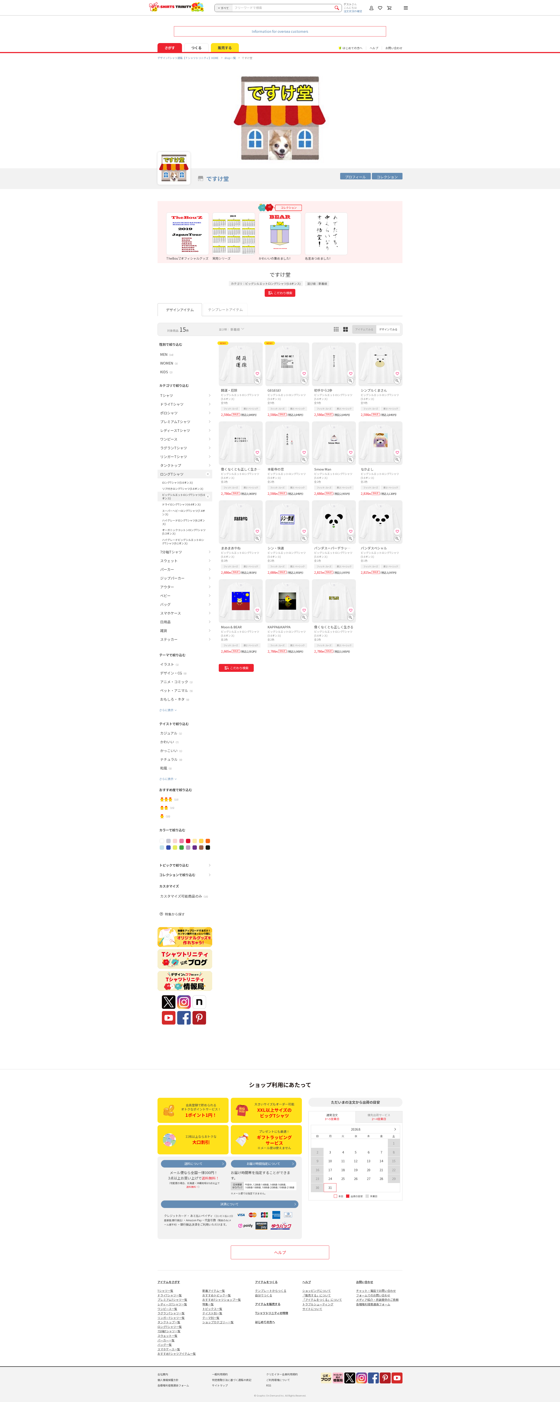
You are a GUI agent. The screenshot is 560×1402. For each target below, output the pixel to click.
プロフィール (355, 176)
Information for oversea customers (280, 31)
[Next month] (395, 1129)
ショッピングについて (316, 1291)
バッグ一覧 (165, 1345)
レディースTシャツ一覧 (172, 1304)
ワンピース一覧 (167, 1309)
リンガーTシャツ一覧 (171, 1318)
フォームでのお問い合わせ (373, 1295)
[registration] (257, 373)
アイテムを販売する (267, 1304)
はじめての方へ (265, 1322)
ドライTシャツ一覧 (170, 1295)
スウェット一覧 (167, 1336)
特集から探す (175, 914)
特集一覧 (208, 1304)
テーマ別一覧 (210, 1318)
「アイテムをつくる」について (322, 1300)
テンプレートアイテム (225, 309)
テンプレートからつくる (270, 1291)
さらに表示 (166, 710)
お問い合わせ (393, 48)
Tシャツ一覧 (165, 1291)
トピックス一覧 (212, 1309)
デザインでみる (388, 329)
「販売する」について (316, 1295)
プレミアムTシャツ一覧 (172, 1300)
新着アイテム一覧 (213, 1291)
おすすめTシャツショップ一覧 (221, 1300)
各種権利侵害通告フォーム (373, 1304)
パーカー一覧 (166, 1340)
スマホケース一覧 (169, 1349)
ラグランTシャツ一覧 (171, 1313)
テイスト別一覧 (212, 1313)
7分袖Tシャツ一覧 (169, 1331)
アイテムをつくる (266, 1282)
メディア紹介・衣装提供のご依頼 (377, 1300)
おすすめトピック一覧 (216, 1295)
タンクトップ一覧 (169, 1322)
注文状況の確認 (353, 11)
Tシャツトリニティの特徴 (271, 1313)
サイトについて (312, 1309)
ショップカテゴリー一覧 (218, 1322)
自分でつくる (263, 1295)
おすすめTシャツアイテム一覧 (177, 1354)
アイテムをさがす (169, 1282)
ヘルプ (374, 48)
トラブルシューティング (317, 1304)
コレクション (387, 176)
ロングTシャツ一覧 (170, 1327)
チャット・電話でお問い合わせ (376, 1291)
